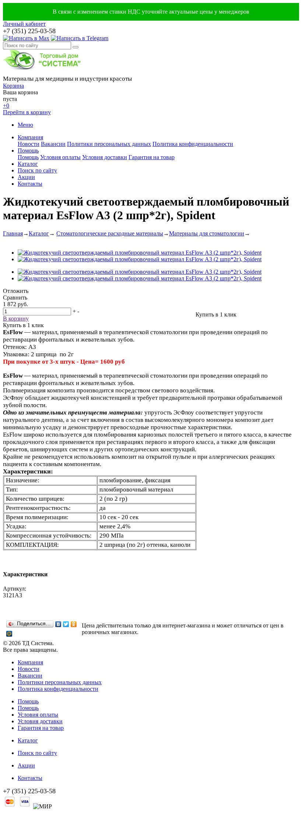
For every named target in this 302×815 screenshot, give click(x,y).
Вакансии (53, 144)
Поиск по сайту (37, 170)
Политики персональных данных (109, 144)
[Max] (26, 38)
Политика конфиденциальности (192, 144)
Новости (28, 144)
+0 (6, 105)
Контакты (30, 184)
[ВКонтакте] (58, 624)
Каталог (28, 164)
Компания (30, 137)
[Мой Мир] (9, 634)
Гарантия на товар (152, 157)
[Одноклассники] (74, 624)
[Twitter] (66, 624)
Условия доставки (104, 157)
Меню (25, 125)
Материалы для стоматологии (206, 233)
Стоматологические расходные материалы (109, 233)
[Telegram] (79, 38)
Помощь (28, 150)
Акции (26, 177)
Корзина (13, 86)
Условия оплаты (60, 157)
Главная (13, 233)
